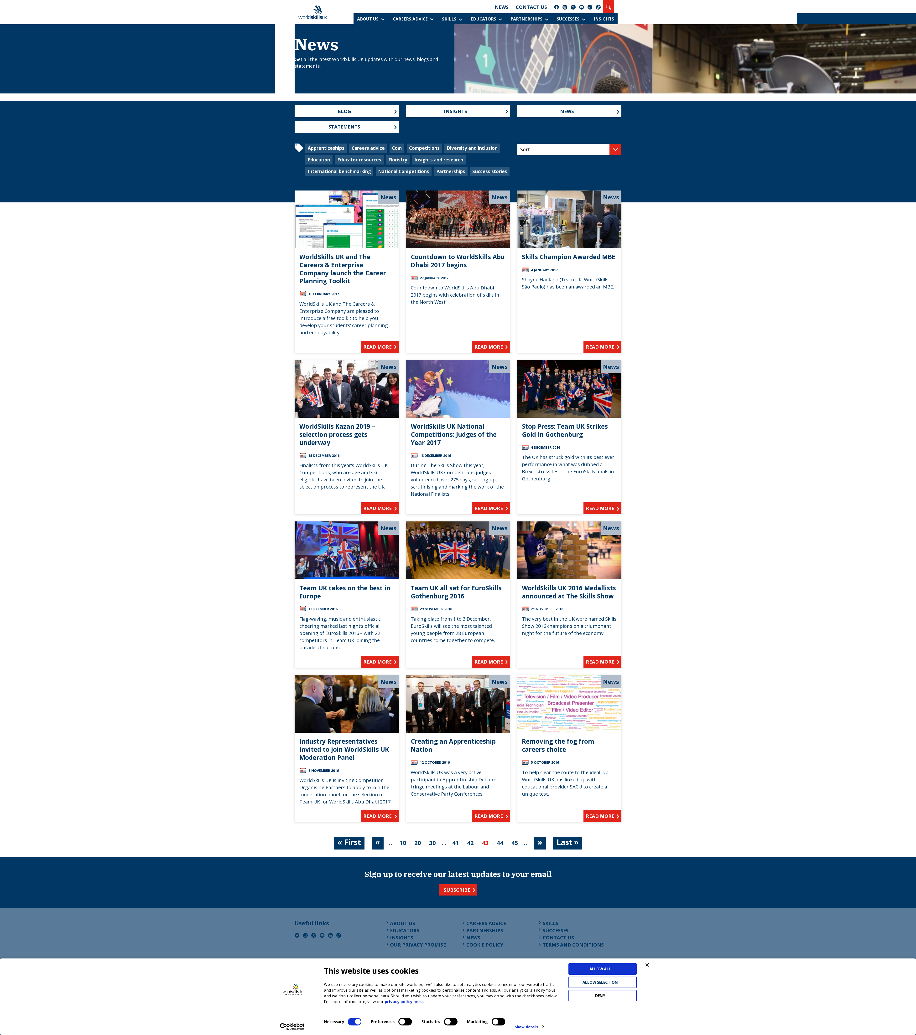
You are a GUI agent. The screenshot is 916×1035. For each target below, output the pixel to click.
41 (455, 843)
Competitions (424, 148)
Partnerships (526, 19)
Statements (344, 127)
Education (319, 159)
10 (403, 843)
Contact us (531, 7)
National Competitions (403, 171)
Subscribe (457, 890)
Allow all (600, 969)
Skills (449, 19)
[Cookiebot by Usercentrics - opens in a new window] (292, 1026)
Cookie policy (484, 945)
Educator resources (359, 159)
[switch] (405, 1021)
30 (432, 843)
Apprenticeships (326, 148)
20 (417, 843)
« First (349, 842)
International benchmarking (339, 171)
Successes (568, 19)
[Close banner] (647, 965)
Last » (568, 842)
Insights (604, 19)
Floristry (397, 159)
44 (500, 843)
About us (368, 19)
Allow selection (600, 982)
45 (514, 843)
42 (470, 843)
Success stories (489, 171)
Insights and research (438, 159)
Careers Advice (410, 19)
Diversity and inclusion (472, 148)
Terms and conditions (573, 945)
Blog (344, 111)
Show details (526, 1026)
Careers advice (368, 148)
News (502, 7)
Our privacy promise (418, 945)
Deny (600, 995)
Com (397, 148)
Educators (483, 19)
